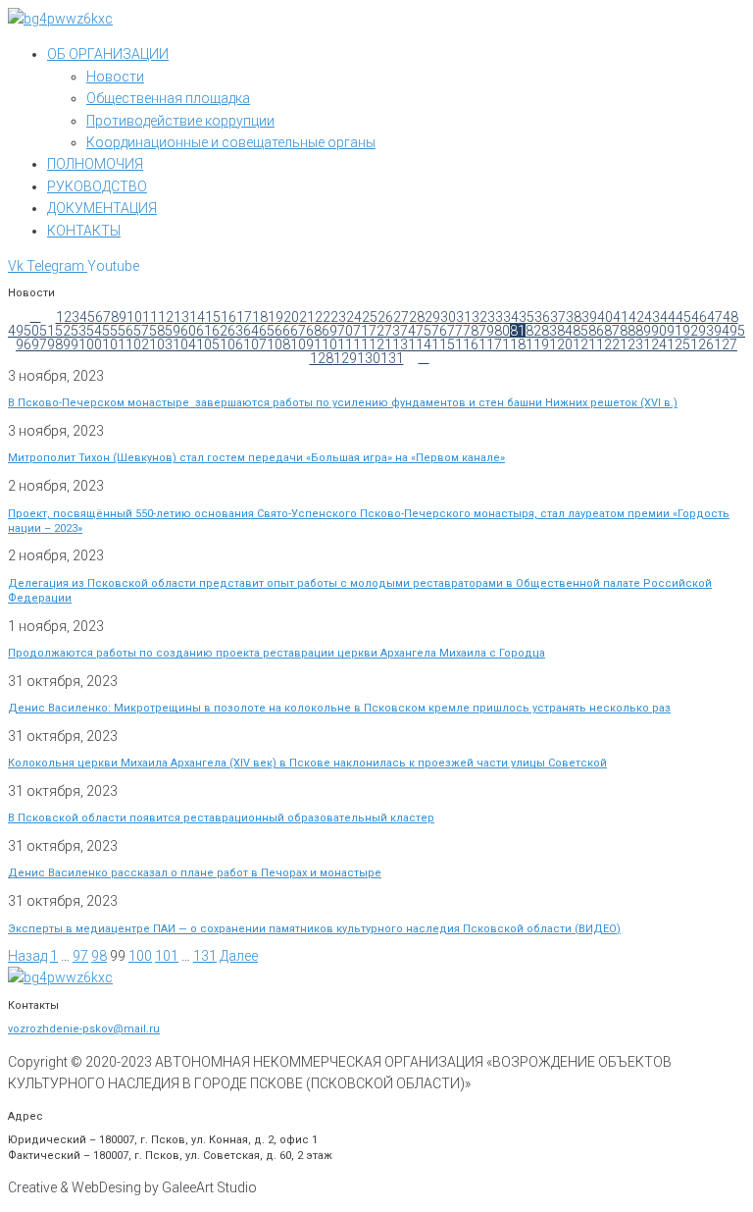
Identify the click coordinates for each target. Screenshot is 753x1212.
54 (94, 331)
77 (455, 331)
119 (537, 344)
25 (369, 317)
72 (376, 331)
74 (408, 331)
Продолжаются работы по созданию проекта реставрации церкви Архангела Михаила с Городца (276, 653)
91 (674, 331)
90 (659, 331)
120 (561, 344)
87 (612, 331)
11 (150, 317)
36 (542, 317)
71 (361, 331)
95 (737, 331)
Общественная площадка (168, 98)
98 (55, 344)
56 (125, 331)
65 (267, 331)
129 (345, 358)
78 (470, 331)
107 (255, 344)
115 (443, 344)
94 (721, 331)
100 (90, 344)
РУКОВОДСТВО (97, 186)
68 (314, 331)
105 (208, 344)
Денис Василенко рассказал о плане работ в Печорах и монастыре (194, 873)
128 (321, 358)
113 (396, 344)
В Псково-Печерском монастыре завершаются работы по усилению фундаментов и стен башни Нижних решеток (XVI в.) (343, 402)
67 (298, 331)
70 (345, 331)
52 (63, 331)
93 (706, 331)
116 (466, 344)
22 (322, 317)
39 (589, 317)
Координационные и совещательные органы (231, 142)
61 (204, 331)
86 (596, 331)
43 (652, 317)
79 (486, 331)
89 (643, 331)
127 (725, 344)
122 (608, 344)
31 (464, 317)
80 (502, 331)
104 (184, 344)
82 (533, 331)
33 (495, 317)
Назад (27, 956)
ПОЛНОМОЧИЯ (95, 164)
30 (448, 317)
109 (302, 344)
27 (401, 317)
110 (325, 344)
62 (219, 331)
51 (47, 331)
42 (636, 317)
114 (419, 344)
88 (627, 331)
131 (392, 358)
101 (114, 344)
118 (514, 344)
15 (213, 317)
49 (16, 331)
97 (39, 344)
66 (282, 331)
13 (181, 317)
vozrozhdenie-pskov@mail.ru (84, 1029)
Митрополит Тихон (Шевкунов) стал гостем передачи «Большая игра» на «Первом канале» (256, 457)
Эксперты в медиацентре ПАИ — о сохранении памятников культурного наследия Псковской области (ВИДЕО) (314, 928)
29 (432, 317)
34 (511, 317)
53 (78, 331)
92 (690, 331)
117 (490, 344)
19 (275, 317)
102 (137, 344)
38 (573, 317)
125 (678, 344)
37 (558, 317)
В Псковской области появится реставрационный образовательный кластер (221, 818)
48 (730, 317)
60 (188, 331)
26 (385, 317)
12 (166, 317)
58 (157, 331)
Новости (115, 76)
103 (161, 344)
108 (278, 344)
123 (631, 344)
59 (172, 331)
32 (479, 317)
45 (683, 317)
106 (231, 344)
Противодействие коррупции (180, 121)
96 (23, 344)
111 (349, 344)
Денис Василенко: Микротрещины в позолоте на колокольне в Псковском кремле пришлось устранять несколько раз (339, 708)
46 (699, 317)
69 (329, 331)
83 (549, 331)
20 (291, 317)
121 (584, 344)
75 (423, 331)
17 (244, 317)
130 (368, 358)
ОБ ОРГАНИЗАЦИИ (108, 54)
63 (235, 331)
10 (134, 317)
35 (526, 317)
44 (668, 317)
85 (580, 331)
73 (392, 331)
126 (702, 344)
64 (251, 331)
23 (338, 317)
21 (307, 317)
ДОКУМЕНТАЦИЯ (102, 208)
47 (715, 317)
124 (655, 344)
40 (605, 317)
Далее (239, 956)
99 (70, 344)
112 (372, 344)
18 (260, 317)
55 (110, 331)
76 (439, 331)
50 (31, 331)
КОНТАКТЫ (84, 230)
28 (417, 317)
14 (197, 317)
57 (141, 331)
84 (565, 331)
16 (228, 317)
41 (620, 317)
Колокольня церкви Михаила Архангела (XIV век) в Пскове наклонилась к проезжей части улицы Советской (307, 763)
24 (354, 317)
